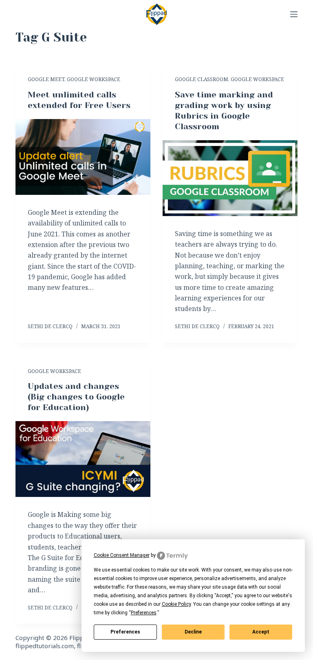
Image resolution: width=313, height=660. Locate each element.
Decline (193, 632)
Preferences (125, 632)
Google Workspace (93, 79)
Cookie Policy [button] (176, 604)
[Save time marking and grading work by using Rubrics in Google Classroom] (230, 178)
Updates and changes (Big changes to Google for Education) (76, 397)
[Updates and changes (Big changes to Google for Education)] (82, 459)
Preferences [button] (143, 613)
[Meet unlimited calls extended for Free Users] (82, 157)
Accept (260, 632)
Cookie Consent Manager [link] (122, 555)
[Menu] (294, 14)
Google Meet (46, 79)
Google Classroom (201, 79)
